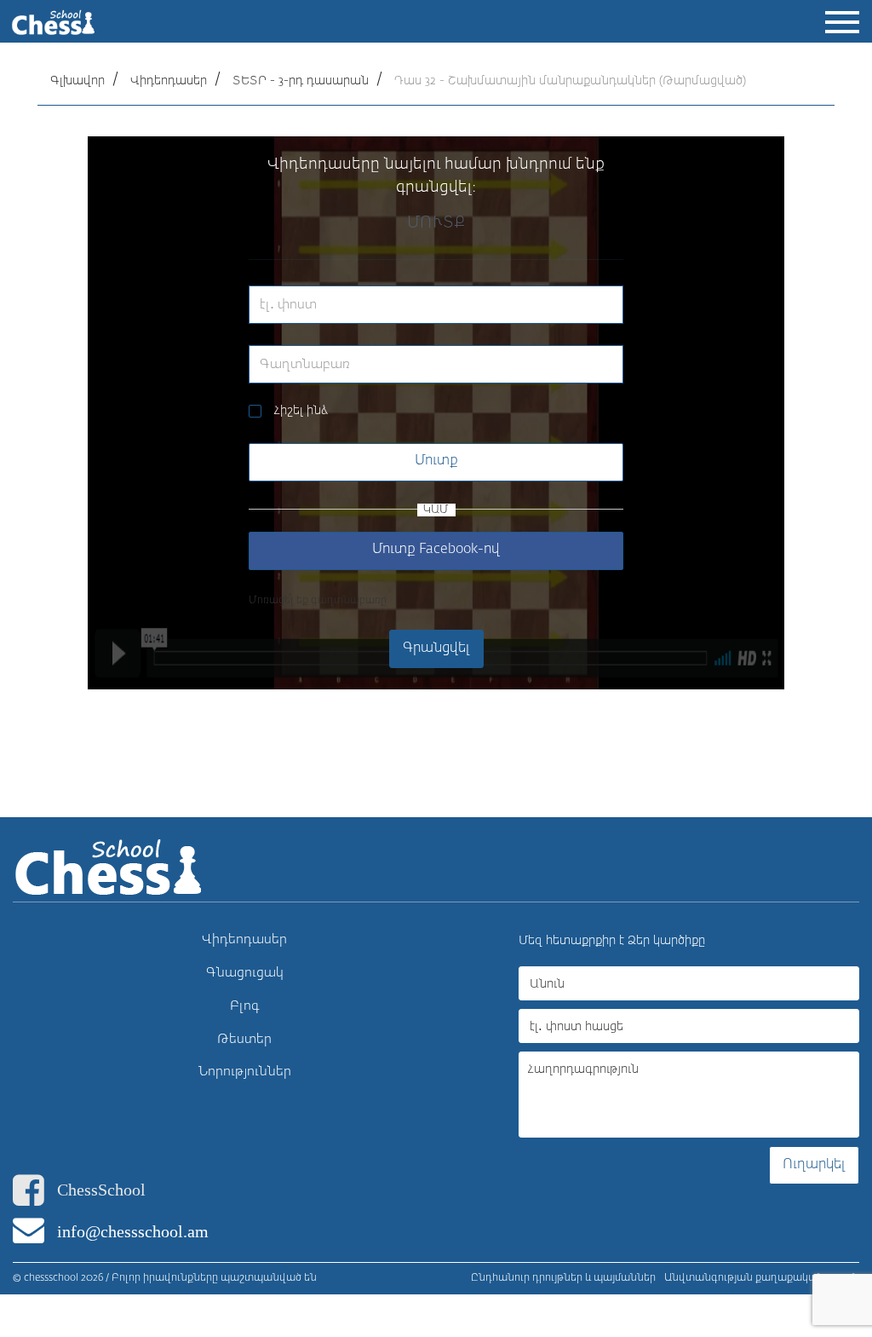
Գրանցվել (436, 648)
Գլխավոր (77, 81)
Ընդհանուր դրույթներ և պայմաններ (563, 1278)
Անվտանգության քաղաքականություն (761, 1278)
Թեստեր (244, 1039)
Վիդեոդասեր (168, 81)
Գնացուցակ (245, 972)
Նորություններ (244, 1071)
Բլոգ (245, 1006)
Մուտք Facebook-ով (436, 549)
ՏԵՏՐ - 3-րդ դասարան (300, 81)
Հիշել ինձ (301, 411)
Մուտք (436, 461)
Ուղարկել (814, 1165)
